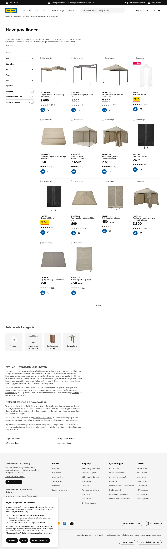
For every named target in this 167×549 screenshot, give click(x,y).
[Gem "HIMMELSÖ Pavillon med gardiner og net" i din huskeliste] (140, 233)
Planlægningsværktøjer (90, 490)
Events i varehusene (59, 490)
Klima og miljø (142, 481)
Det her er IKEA (142, 468)
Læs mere (9, 45)
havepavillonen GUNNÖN (42, 418)
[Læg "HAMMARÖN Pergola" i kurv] (42, 110)
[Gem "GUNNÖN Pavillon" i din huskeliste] (79, 110)
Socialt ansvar (142, 486)
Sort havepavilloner (64, 443)
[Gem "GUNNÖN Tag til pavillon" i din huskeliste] (48, 292)
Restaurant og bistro (89, 473)
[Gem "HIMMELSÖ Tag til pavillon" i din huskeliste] (79, 233)
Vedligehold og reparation (118, 494)
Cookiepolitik (99, 535)
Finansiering (86, 481)
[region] (30, 522)
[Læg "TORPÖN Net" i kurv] (135, 169)
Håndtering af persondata (130, 535)
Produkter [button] (27, 10)
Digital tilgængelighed (113, 535)
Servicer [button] (71, 10)
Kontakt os (113, 481)
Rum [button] (36, 10)
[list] (83, 341)
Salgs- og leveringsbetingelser (151, 535)
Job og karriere (142, 473)
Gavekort (85, 486)
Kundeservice (114, 468)
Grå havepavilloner (12, 443)
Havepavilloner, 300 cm (65, 438)
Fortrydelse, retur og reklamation (121, 486)
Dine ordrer (56, 473)
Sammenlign (47, 58)
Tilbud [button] (44, 10)
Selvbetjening (57, 481)
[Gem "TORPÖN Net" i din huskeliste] (140, 169)
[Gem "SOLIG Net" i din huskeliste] (140, 109)
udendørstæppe (11, 393)
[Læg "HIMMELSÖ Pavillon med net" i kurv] (73, 171)
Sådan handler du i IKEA (90, 477)
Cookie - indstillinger (39, 540)
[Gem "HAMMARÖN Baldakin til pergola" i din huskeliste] (48, 171)
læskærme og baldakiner (26, 424)
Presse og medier (143, 499)
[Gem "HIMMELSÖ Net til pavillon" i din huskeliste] (110, 231)
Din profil (55, 468)
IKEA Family (86, 494)
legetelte (75, 393)
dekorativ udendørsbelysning (48, 381)
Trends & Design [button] (57, 10)
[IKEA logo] (11, 10)
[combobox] (102, 10)
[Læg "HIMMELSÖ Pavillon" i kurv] (104, 110)
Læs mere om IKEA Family (15, 477)
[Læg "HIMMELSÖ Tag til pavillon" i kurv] (73, 233)
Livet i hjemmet (142, 494)
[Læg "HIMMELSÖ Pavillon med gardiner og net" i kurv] (135, 233)
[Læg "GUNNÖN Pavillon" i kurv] (73, 110)
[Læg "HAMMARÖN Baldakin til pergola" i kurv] (42, 171)
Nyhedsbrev (56, 486)
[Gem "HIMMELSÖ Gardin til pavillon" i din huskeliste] (79, 292)
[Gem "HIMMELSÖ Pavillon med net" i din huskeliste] (79, 171)
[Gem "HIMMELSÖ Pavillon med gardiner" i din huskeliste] (110, 171)
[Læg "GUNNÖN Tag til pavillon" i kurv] (42, 292)
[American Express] (65, 523)
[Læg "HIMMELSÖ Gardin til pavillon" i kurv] (73, 292)
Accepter (12, 540)
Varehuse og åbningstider (91, 468)
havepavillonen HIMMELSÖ (20, 406)
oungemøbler (11, 381)
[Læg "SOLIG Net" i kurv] (135, 109)
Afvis (24, 540)
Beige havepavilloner (13, 438)
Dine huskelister (58, 477)
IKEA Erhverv (86, 499)
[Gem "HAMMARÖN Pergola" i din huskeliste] (48, 110)
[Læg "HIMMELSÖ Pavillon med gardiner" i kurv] (104, 171)
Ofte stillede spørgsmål (117, 477)
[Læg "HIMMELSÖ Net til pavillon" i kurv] (104, 231)
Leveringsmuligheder (116, 473)
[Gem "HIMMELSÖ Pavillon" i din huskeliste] (110, 110)
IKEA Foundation (143, 490)
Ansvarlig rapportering (84, 535)
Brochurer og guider (89, 503)
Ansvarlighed (141, 477)
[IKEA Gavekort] (72, 523)
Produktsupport (115, 490)
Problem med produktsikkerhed (120, 499)
